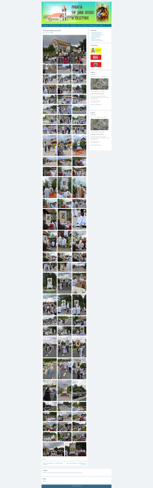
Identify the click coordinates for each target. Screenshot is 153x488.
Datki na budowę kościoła (95, 39)
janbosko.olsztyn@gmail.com (96, 104)
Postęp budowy (73, 25)
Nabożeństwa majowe (96, 33)
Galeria (79, 25)
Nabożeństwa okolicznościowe (96, 32)
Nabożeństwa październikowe (97, 34)
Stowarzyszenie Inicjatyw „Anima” (97, 40)
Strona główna (45, 25)
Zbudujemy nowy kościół (95, 35)
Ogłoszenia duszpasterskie (54, 25)
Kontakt (101, 25)
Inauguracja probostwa (95, 37)
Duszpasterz (93, 38)
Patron (67, 25)
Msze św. (63, 25)
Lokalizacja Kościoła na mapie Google (97, 91)
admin (53, 32)
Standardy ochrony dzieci (93, 25)
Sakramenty (84, 25)
